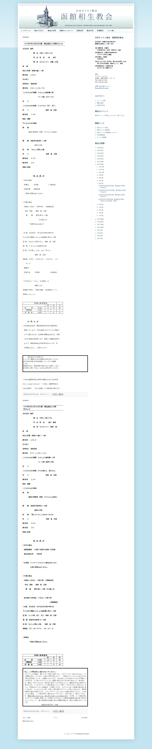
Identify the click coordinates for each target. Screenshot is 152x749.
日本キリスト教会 (102, 127)
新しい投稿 (26, 718)
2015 (99, 230)
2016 (99, 227)
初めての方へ (39, 30)
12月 (100, 167)
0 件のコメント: (45, 394)
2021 (99, 161)
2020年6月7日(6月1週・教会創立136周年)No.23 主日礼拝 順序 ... (111, 200)
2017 (99, 224)
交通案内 (100, 30)
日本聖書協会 (101, 135)
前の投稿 (84, 718)
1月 (100, 215)
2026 (99, 148)
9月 (100, 175)
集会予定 (90, 30)
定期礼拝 (79, 30)
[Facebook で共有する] (60, 394)
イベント (99, 100)
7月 (100, 180)
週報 (98, 103)
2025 (99, 150)
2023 (99, 156)
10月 (100, 172)
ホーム (56, 718)
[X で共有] (58, 394)
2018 (99, 222)
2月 (100, 213)
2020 (99, 164)
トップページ (26, 30)
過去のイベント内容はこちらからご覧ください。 (110, 115)
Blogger (86, 734)
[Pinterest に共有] (62, 394)
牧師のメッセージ (66, 30)
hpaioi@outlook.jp (102, 88)
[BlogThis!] (55, 394)
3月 (100, 210)
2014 (99, 233)
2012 (99, 238)
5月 (100, 204)
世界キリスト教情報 (103, 130)
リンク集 (110, 30)
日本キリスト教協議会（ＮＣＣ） (107, 132)
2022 (99, 159)
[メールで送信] (53, 394)
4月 (100, 207)
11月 (100, 169)
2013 (99, 236)
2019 (99, 219)
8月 (100, 178)
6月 (100, 183)
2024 (99, 153)
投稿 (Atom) (30, 721)
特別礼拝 (99, 105)
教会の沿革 (52, 30)
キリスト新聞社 (102, 137)
